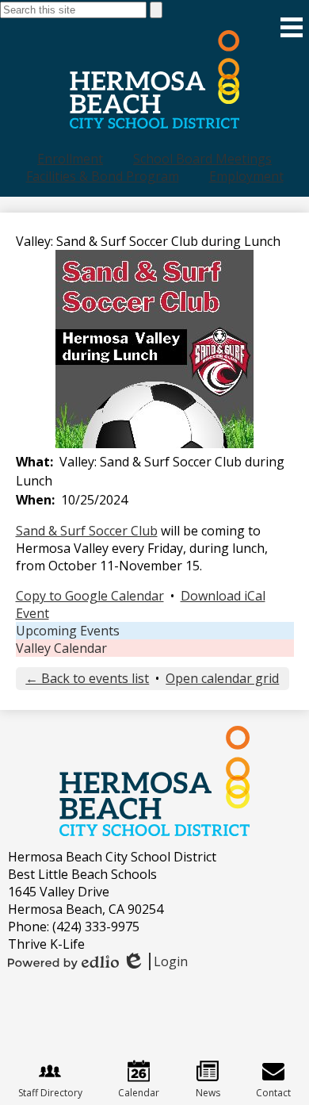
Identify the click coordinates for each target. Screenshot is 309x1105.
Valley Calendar (61, 648)
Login (155, 961)
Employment (246, 176)
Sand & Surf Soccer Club (87, 530)
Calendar (138, 1092)
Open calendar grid (222, 678)
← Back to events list (87, 678)
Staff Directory (50, 1092)
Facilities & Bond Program (102, 176)
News (208, 1092)
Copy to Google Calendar (90, 595)
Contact (273, 1092)
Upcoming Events (68, 630)
